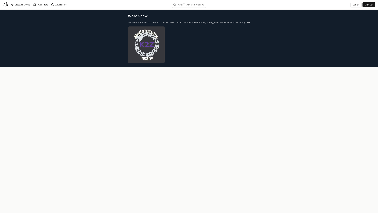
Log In (356, 4)
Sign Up (369, 4)
